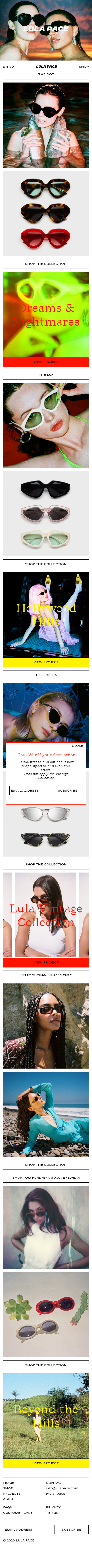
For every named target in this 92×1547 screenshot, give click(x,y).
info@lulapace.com (62, 1488)
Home (8, 1482)
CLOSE (77, 745)
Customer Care (18, 1512)
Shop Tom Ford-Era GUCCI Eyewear (46, 1177)
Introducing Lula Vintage (46, 975)
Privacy (53, 1507)
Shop (84, 66)
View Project (46, 362)
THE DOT (46, 74)
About (9, 1499)
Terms (52, 1512)
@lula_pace (55, 1493)
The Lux (46, 374)
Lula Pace (46, 66)
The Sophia (46, 675)
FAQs (7, 1507)
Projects (12, 1493)
